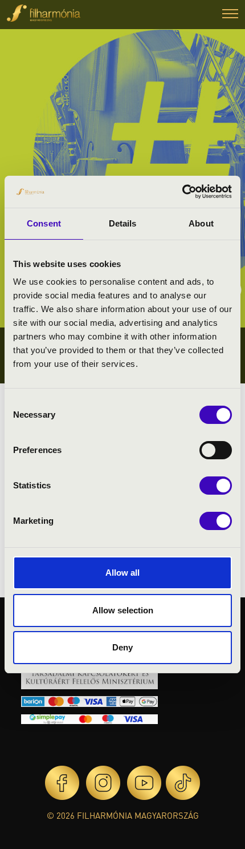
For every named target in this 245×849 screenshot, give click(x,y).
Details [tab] (123, 223)
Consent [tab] (44, 223)
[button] (230, 15)
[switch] (215, 450)
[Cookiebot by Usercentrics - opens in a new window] (182, 191)
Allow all (122, 572)
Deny (122, 647)
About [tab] (201, 223)
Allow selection (122, 610)
